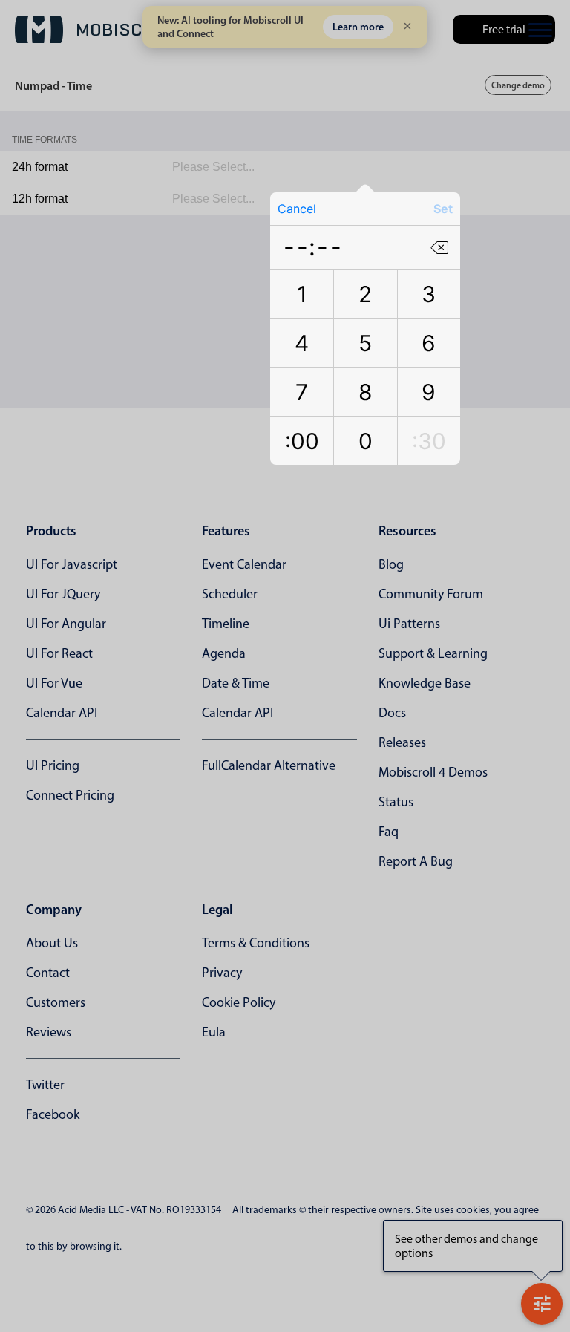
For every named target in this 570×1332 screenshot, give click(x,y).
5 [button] (365, 343)
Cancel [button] (297, 208)
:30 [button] (429, 441)
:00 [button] (302, 441)
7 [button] (301, 392)
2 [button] (365, 294)
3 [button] (429, 294)
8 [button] (365, 392)
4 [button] (302, 343)
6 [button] (429, 343)
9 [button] (429, 392)
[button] (439, 247)
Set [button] (443, 208)
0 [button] (365, 441)
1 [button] (302, 294)
